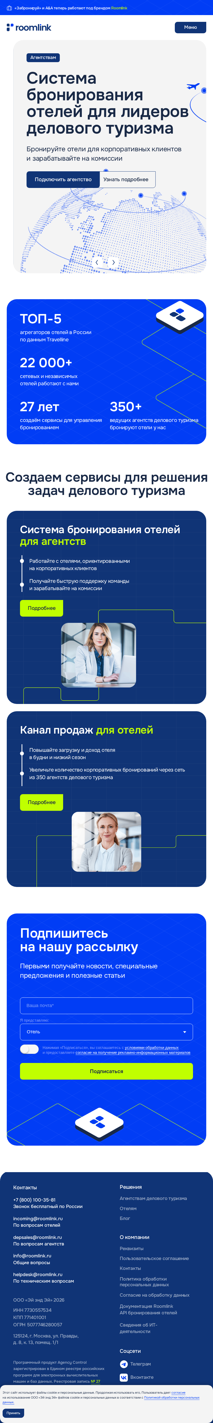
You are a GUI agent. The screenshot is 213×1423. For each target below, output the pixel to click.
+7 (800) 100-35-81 (34, 1200)
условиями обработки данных (152, 1047)
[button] (63, 179)
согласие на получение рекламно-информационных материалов (133, 1052)
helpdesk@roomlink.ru (37, 1274)
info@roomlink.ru (32, 1256)
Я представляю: (34, 1020)
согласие (178, 1393)
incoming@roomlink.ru (38, 1219)
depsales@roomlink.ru (37, 1237)
